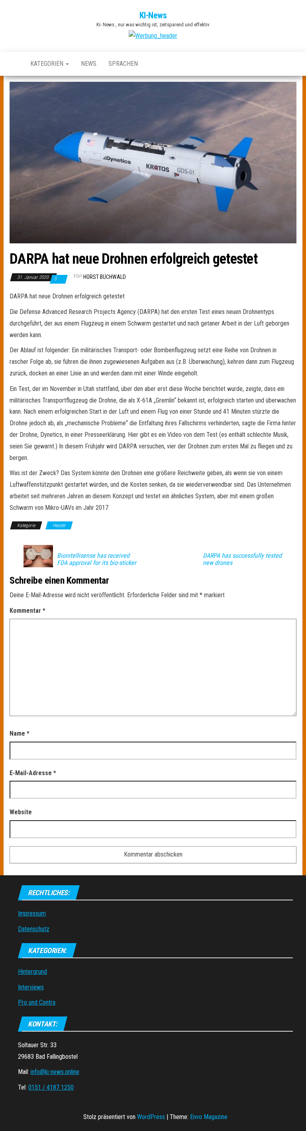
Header (59, 525)
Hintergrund (32, 971)
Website (21, 812)
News (88, 63)
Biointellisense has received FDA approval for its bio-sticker (96, 559)
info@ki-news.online (55, 1072)
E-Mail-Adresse (33, 773)
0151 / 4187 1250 (51, 1087)
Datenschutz (33, 929)
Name (19, 733)
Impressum (32, 913)
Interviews (31, 987)
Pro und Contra (36, 1002)
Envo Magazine (209, 1117)
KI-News (153, 15)
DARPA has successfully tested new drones (242, 559)
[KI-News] (14, 64)
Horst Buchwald (104, 277)
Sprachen (123, 63)
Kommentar (27, 610)
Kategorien (47, 63)
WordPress (151, 1117)
